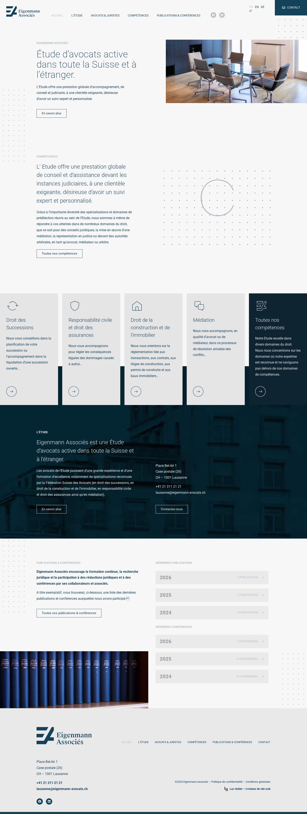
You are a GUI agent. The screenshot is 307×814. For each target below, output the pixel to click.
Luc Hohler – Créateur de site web (250, 788)
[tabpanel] (91, 349)
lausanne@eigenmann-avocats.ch (62, 789)
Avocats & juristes (105, 15)
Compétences (138, 15)
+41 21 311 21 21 (49, 783)
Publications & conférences (178, 15)
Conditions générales (258, 781)
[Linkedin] (222, 15)
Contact (264, 742)
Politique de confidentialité (226, 781)
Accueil (57, 15)
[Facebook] (213, 15)
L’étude (76, 15)
